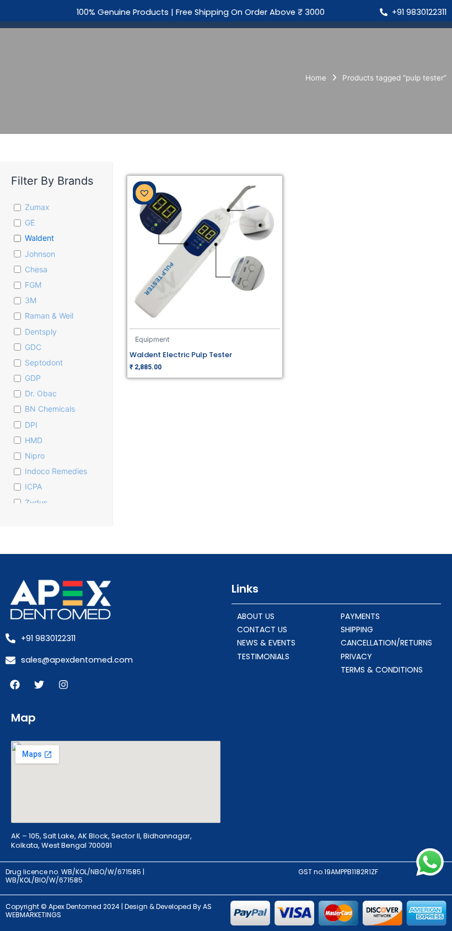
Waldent (39, 238)
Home (315, 77)
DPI (31, 424)
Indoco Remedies (56, 471)
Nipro (35, 455)
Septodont (44, 362)
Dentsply (41, 331)
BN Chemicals (50, 408)
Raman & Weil (49, 315)
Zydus (36, 502)
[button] (144, 193)
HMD (33, 440)
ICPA (33, 486)
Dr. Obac (41, 393)
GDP (33, 378)
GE (30, 222)
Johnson (40, 254)
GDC (33, 347)
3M (30, 300)
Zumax (37, 207)
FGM (33, 284)
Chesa (36, 269)
